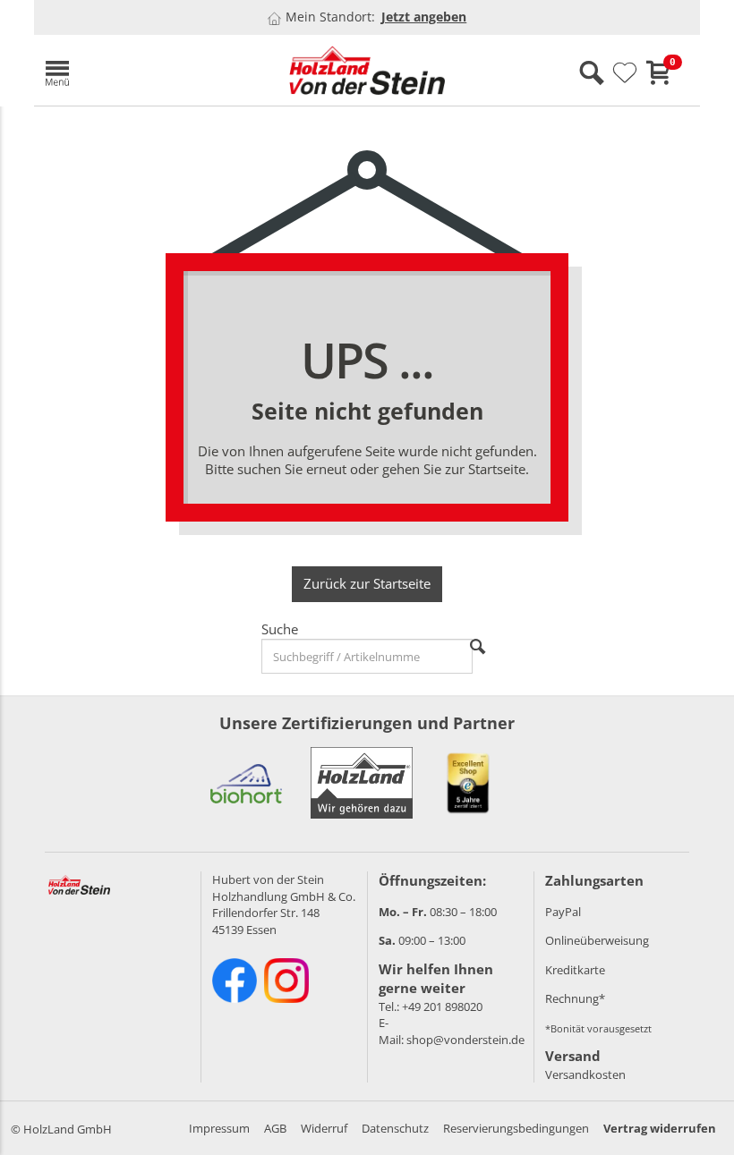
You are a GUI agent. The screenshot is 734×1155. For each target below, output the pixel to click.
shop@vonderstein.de (465, 1040)
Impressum (219, 1128)
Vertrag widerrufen (659, 1128)
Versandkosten (585, 1074)
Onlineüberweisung (597, 940)
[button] (141, 70)
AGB (275, 1128)
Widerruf (324, 1128)
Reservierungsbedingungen (516, 1128)
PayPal (563, 912)
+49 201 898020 (442, 1006)
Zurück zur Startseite (367, 583)
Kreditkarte (575, 970)
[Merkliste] (624, 73)
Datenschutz (395, 1128)
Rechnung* (575, 998)
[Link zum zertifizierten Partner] (246, 783)
